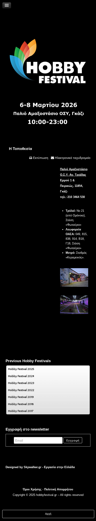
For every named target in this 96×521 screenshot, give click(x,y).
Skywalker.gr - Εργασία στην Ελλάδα (49, 467)
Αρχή (48, 513)
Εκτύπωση (40, 158)
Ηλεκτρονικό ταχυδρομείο (72, 158)
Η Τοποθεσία (20, 149)
